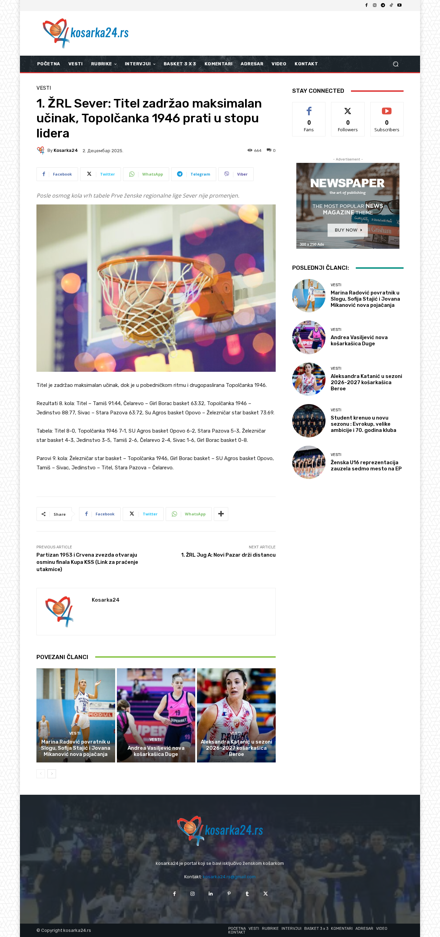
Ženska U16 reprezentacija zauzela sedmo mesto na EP (366, 465)
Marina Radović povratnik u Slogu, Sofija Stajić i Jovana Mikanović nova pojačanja (75, 748)
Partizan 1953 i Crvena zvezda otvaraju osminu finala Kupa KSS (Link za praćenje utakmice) (87, 562)
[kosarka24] (41, 150)
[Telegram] (383, 5)
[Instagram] (375, 5)
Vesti (43, 88)
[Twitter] (265, 894)
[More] (221, 514)
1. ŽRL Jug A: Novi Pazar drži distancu (228, 555)
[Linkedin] (211, 894)
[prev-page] (40, 773)
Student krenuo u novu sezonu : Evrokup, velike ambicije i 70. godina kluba (363, 424)
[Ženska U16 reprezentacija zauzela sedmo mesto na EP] (309, 462)
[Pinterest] (229, 894)
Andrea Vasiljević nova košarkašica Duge (156, 751)
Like (309, 107)
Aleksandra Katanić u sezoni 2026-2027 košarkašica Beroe (236, 748)
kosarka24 (66, 150)
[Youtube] (399, 5)
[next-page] (51, 773)
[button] (395, 64)
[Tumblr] (247, 894)
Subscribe (387, 107)
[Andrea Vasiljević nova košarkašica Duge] (156, 715)
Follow (348, 107)
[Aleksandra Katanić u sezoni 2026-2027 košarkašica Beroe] (236, 715)
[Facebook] (366, 5)
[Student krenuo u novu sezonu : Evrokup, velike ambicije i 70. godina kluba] (309, 420)
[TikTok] (391, 5)
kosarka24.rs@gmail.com (229, 876)
